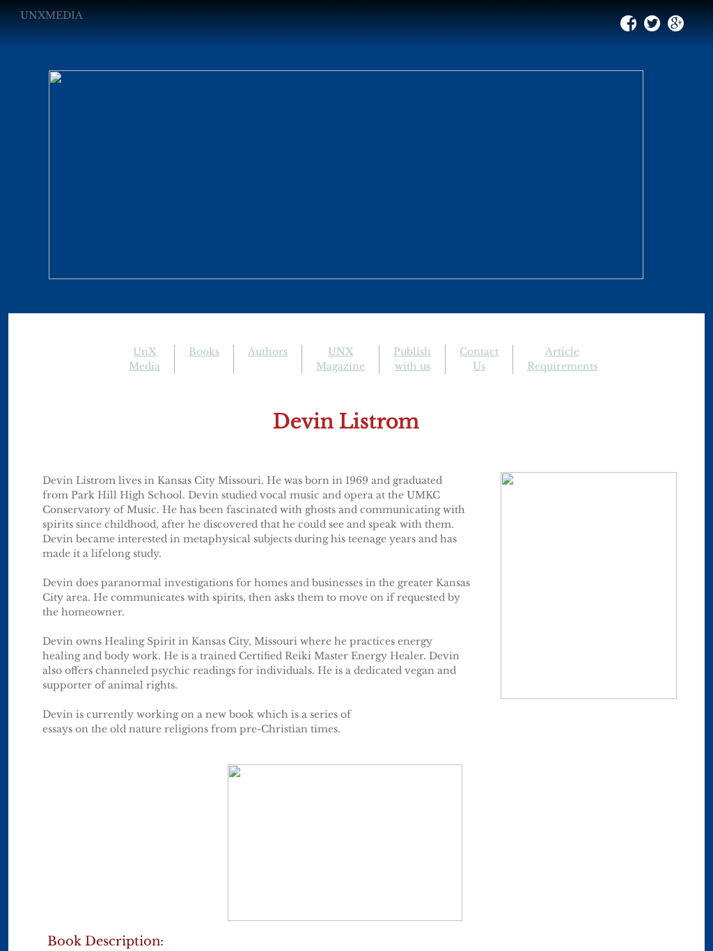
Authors (268, 351)
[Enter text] (675, 26)
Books (204, 351)
